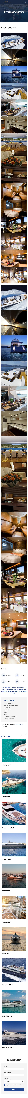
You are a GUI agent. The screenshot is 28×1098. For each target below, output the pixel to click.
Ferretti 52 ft (6, 922)
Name (5, 1066)
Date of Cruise (7, 1078)
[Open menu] (25, 2)
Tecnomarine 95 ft (8, 828)
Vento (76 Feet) (7, 1016)
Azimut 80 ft (6, 890)
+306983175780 (19, 724)
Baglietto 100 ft (7, 859)
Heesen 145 (5, 953)
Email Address (7, 1072)
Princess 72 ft (6, 765)
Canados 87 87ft (7, 985)
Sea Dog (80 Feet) (7, 1047)
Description (4, 668)
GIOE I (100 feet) (9, 27)
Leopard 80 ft (6, 796)
